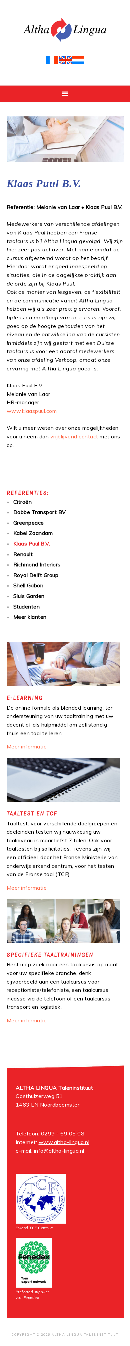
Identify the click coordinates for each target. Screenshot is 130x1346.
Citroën (22, 501)
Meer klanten (30, 616)
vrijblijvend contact (74, 436)
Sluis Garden (29, 596)
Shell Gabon (28, 585)
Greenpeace (28, 522)
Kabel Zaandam (33, 533)
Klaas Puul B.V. (31, 543)
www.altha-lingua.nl (64, 1142)
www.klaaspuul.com (32, 411)
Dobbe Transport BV (39, 512)
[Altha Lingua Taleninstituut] (65, 43)
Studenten (26, 606)
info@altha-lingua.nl (59, 1150)
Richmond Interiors (37, 564)
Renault (23, 554)
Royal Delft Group (36, 575)
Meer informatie (27, 746)
